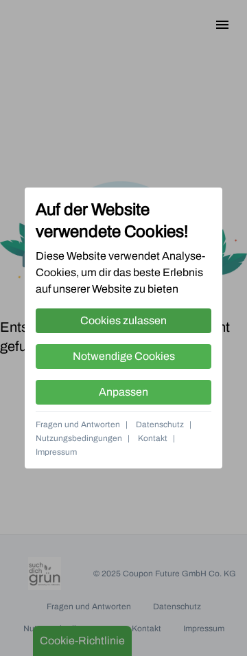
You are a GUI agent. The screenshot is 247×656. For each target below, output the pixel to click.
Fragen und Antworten (78, 424)
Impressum (56, 452)
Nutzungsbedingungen (79, 438)
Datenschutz (160, 424)
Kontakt (152, 438)
